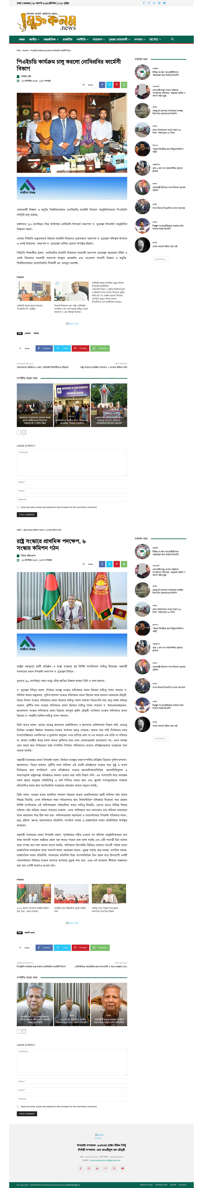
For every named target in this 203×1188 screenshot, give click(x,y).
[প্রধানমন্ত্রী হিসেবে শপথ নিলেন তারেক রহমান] (142, 187)
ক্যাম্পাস (25, 51)
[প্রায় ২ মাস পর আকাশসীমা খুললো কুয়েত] (142, 168)
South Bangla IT (72, 1185)
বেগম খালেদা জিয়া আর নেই (165, 246)
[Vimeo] (159, 3)
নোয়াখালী (156, 86)
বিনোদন (155, 145)
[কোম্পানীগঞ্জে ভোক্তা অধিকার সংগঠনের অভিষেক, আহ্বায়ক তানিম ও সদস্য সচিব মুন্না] (142, 91)
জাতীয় (155, 107)
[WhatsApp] (124, 85)
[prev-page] (19, 432)
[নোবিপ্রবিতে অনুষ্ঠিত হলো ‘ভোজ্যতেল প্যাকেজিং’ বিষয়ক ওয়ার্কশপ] (72, 405)
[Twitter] (154, 3)
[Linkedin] (97, 1168)
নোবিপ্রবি (28, 333)
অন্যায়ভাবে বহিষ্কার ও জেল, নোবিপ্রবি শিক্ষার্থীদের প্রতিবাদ (43, 367)
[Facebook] (143, 3)
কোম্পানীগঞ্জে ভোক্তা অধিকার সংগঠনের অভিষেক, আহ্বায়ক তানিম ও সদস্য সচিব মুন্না (169, 93)
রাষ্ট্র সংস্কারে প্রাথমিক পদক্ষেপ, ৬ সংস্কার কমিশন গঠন (103, 367)
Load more (159, 259)
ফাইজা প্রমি (26, 76)
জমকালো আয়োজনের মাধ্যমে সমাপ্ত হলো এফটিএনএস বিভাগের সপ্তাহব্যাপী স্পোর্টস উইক (35, 420)
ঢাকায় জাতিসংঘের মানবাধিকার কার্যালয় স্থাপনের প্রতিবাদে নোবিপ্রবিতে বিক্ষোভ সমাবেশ (109, 420)
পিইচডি (36, 333)
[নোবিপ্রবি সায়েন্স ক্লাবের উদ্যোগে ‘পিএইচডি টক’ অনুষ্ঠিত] (34, 291)
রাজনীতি (155, 69)
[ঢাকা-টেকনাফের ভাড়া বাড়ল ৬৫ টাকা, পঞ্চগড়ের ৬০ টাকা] (142, 129)
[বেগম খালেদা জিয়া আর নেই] (142, 245)
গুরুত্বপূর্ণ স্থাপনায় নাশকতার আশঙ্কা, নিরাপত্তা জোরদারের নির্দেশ (168, 112)
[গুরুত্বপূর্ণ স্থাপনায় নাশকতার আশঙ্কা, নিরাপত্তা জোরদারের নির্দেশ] (142, 110)
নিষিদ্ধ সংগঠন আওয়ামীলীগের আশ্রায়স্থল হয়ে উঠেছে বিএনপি (166, 73)
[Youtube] (164, 3)
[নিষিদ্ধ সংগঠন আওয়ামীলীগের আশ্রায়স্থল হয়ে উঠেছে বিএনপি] (142, 72)
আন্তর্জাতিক (156, 165)
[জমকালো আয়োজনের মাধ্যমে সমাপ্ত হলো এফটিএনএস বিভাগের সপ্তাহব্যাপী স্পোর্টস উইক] (35, 405)
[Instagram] (148, 3)
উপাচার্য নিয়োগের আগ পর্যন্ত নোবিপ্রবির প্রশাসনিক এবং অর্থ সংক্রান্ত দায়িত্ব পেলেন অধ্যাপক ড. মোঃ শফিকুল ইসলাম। (71, 308)
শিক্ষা (19, 51)
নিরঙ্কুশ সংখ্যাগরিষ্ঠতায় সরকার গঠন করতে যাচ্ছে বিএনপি (168, 227)
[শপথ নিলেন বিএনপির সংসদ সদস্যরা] (142, 206)
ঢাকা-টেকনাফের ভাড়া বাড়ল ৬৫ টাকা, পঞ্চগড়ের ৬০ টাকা (167, 131)
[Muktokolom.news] (41, 21)
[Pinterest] (117, 85)
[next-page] (24, 432)
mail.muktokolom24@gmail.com (105, 1160)
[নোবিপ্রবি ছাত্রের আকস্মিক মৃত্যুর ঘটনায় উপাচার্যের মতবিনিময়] (110, 292)
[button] (172, 39)
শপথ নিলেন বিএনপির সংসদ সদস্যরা (169, 208)
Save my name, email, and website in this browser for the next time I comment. (59, 507)
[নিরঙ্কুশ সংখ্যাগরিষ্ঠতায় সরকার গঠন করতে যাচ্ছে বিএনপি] (142, 225)
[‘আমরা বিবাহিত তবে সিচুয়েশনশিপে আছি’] (142, 149)
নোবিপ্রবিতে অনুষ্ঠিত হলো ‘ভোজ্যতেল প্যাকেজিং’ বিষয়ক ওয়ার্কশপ (72, 422)
